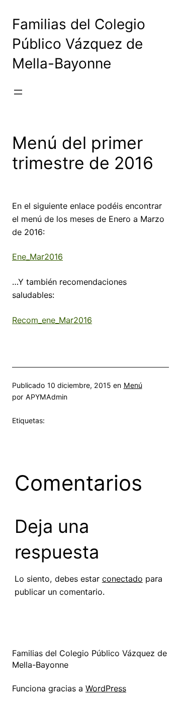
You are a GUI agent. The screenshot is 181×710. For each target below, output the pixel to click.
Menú (133, 385)
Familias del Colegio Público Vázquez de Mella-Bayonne (78, 44)
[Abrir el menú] (18, 92)
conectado (122, 579)
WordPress (105, 688)
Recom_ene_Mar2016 (52, 320)
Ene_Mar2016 (37, 257)
